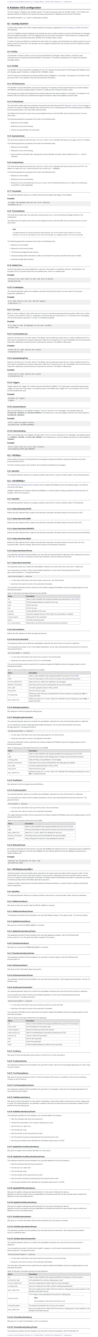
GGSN (78, 28)
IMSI (80, 522)
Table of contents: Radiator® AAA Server (20, 1)
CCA (19, 271)
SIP (16, 557)
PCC (38, 660)
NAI (22, 557)
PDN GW (84, 28)
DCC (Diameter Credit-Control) (71, 105)
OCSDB (76, 490)
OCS (11, 12)
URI (19, 557)
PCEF (65, 28)
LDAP (16, 78)
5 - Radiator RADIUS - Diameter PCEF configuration (46, 1)
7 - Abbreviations (67, 1)
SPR (11, 75)
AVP (28, 386)
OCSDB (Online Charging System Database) (25, 485)
